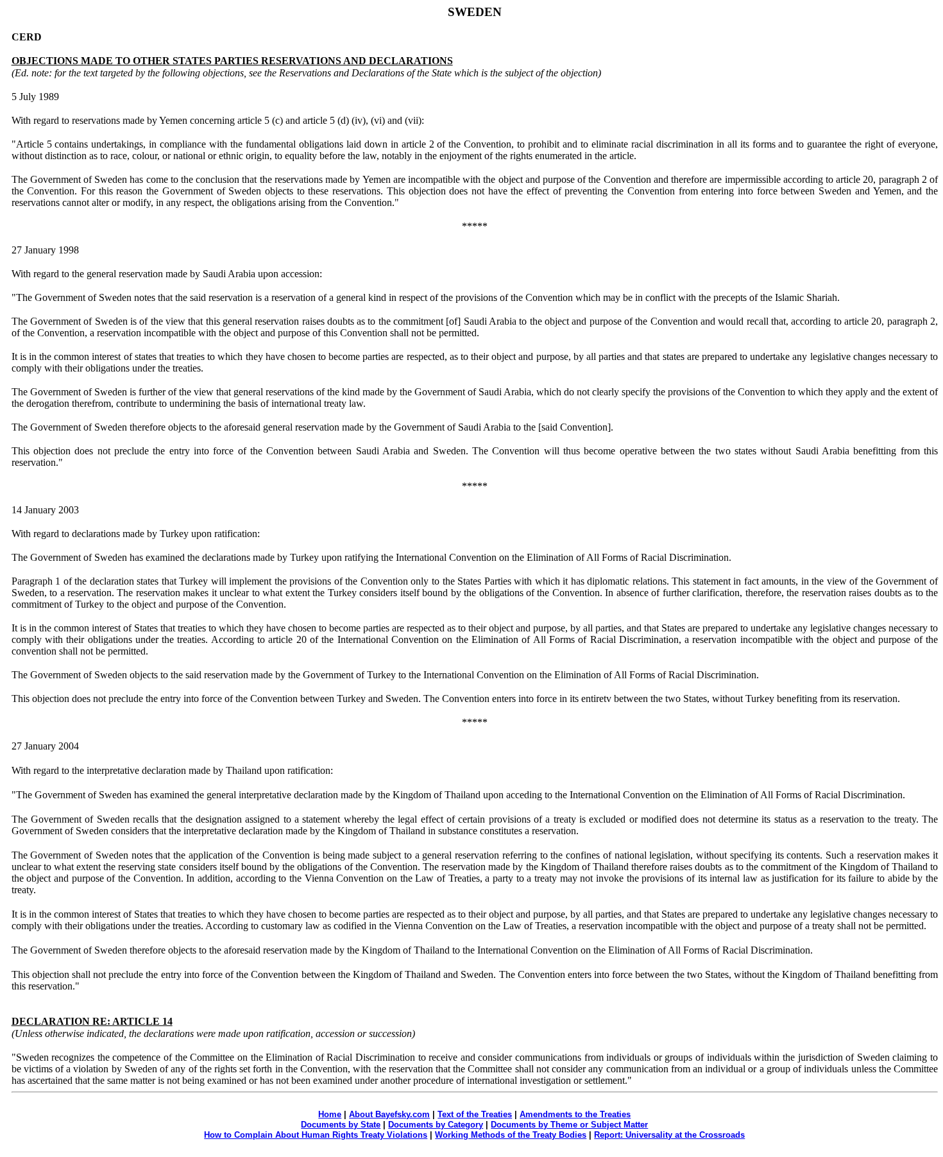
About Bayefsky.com (389, 1114)
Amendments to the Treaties (575, 1114)
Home (329, 1114)
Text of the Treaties (475, 1114)
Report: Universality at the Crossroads (669, 1135)
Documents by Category (435, 1124)
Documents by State (340, 1124)
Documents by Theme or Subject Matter (569, 1124)
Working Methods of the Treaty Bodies (510, 1135)
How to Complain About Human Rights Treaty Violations (315, 1135)
